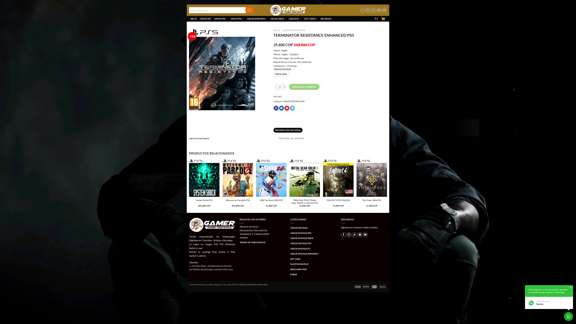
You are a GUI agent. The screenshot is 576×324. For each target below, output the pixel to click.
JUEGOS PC (294, 19)
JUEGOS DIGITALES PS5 (294, 30)
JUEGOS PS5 (236, 19)
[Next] (387, 186)
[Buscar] (249, 10)
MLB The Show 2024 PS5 (271, 200)
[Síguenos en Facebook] (362, 10)
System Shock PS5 (204, 200)
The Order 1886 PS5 (371, 200)
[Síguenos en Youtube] (384, 10)
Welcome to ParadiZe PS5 (238, 200)
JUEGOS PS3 (205, 19)
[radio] (281, 74)
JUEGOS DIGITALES (282, 69)
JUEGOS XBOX (277, 19)
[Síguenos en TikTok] (373, 10)
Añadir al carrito (304, 87)
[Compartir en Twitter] (281, 108)
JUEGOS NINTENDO (256, 19)
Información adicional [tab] (288, 130)
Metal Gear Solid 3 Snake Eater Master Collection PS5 (305, 201)
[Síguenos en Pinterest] (378, 10)
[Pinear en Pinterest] (286, 108)
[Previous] (189, 186)
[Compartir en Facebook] (276, 108)
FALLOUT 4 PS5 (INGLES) (338, 200)
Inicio (193, 19)
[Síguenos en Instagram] (368, 10)
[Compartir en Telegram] (292, 108)
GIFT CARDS (310, 19)
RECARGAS (326, 19)
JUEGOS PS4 (220, 19)
